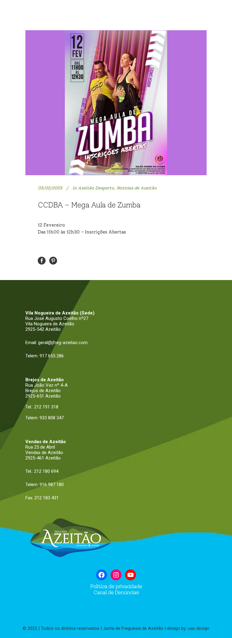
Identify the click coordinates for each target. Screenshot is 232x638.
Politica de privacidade (116, 586)
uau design (198, 628)
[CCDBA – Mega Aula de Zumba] (116, 102)
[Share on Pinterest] (53, 260)
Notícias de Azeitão (136, 188)
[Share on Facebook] (42, 260)
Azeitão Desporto (96, 188)
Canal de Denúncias (116, 592)
